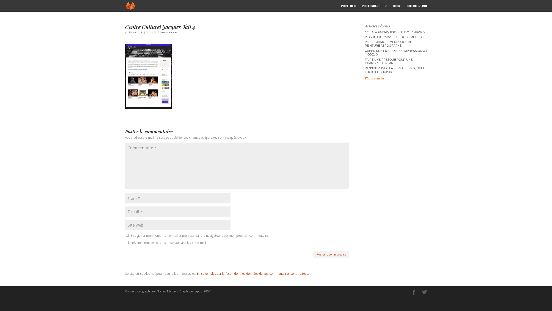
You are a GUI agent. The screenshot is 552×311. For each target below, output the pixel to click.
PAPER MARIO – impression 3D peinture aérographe (388, 43)
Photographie (372, 6)
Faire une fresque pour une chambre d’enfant (388, 61)
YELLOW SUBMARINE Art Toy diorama (395, 31)
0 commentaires (169, 32)
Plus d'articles (374, 78)
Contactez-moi (416, 6)
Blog (396, 6)
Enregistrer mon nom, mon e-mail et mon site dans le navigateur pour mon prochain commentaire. (199, 235)
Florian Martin (136, 32)
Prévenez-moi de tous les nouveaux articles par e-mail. (168, 243)
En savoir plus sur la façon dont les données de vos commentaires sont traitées (252, 273)
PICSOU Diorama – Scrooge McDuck (394, 37)
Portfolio (348, 6)
